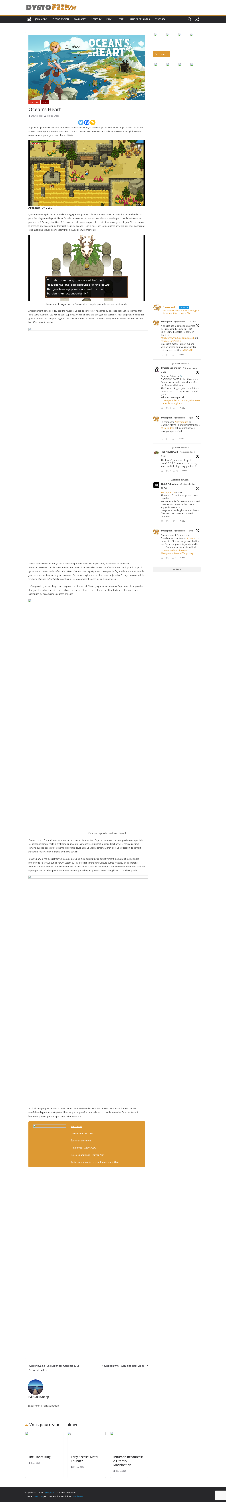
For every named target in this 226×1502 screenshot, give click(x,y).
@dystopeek (179, 321)
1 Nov (163, 456)
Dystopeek (166, 321)
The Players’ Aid (169, 451)
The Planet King (39, 1457)
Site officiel (76, 1126)
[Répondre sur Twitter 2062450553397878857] (162, 439)
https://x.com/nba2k (171, 340)
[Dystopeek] (29, 19)
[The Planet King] (44, 1434)
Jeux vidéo (41, 19)
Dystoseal (161, 19)
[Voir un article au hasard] (197, 19)
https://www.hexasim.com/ (174, 550)
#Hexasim (192, 538)
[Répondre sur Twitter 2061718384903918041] (162, 408)
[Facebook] (86, 122)
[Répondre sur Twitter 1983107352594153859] (162, 521)
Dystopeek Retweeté (180, 363)
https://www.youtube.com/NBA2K (177, 337)
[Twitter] (80, 122)
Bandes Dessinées (139, 19)
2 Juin (163, 372)
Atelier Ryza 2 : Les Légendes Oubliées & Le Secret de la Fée (54, 1368)
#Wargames (167, 553)
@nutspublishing (187, 484)
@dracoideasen (190, 368)
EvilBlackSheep (53, 116)
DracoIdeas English (171, 367)
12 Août (192, 321)
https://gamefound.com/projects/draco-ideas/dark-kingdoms (180, 402)
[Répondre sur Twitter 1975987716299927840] (162, 558)
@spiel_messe (168, 492)
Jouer (45, 102)
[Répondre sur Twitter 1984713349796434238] (162, 471)
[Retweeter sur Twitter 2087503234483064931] (168, 355)
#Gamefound (181, 421)
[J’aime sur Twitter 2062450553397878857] (174, 439)
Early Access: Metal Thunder (84, 1459)
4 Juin (191, 417)
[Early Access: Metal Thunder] (87, 1434)
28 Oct (164, 488)
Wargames (80, 19)
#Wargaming (186, 553)
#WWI (177, 553)
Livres (121, 19)
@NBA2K (187, 350)
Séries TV (96, 19)
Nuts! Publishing (169, 483)
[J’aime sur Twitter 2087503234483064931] (174, 355)
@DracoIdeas (167, 427)
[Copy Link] (92, 122)
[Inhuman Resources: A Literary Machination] (129, 1434)
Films (109, 19)
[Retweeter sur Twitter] (168, 363)
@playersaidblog (187, 452)
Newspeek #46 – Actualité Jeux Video (122, 1365)
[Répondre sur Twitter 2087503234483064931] (162, 355)
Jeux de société (60, 19)
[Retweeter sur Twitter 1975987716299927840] (168, 558)
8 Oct (191, 530)
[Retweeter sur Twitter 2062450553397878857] (168, 439)
